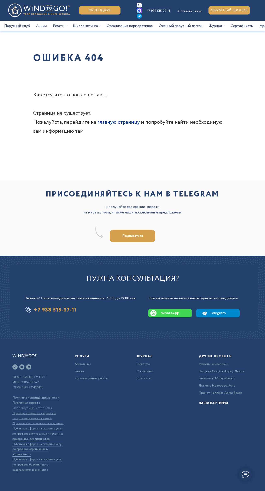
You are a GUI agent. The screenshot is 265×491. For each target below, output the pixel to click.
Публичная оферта (26, 402)
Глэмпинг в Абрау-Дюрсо (217, 378)
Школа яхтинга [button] (85, 26)
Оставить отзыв (189, 11)
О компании (145, 371)
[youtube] (21, 367)
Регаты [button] (58, 26)
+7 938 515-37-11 (158, 10)
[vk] (15, 367)
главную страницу (119, 122)
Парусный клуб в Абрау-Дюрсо (222, 371)
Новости (143, 364)
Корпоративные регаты (91, 378)
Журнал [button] (215, 26)
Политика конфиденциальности (35, 397)
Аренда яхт (83, 364)
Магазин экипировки (213, 364)
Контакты (144, 378)
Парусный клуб (17, 26)
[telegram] (28, 367)
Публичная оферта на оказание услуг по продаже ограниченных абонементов (37, 449)
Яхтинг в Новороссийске (217, 385)
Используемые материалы (32, 408)
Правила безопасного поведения (38, 423)
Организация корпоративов (130, 26)
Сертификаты (242, 26)
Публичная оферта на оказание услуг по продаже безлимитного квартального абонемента (37, 464)
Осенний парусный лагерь (180, 26)
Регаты (79, 371)
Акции (41, 26)
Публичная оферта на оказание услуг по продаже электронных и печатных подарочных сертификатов (37, 434)
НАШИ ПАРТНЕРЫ (213, 403)
